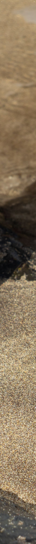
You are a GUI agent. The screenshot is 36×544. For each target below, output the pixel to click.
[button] (34, 1)
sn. (2, 1)
